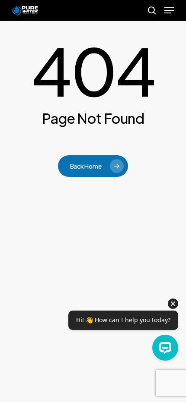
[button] (169, 10)
